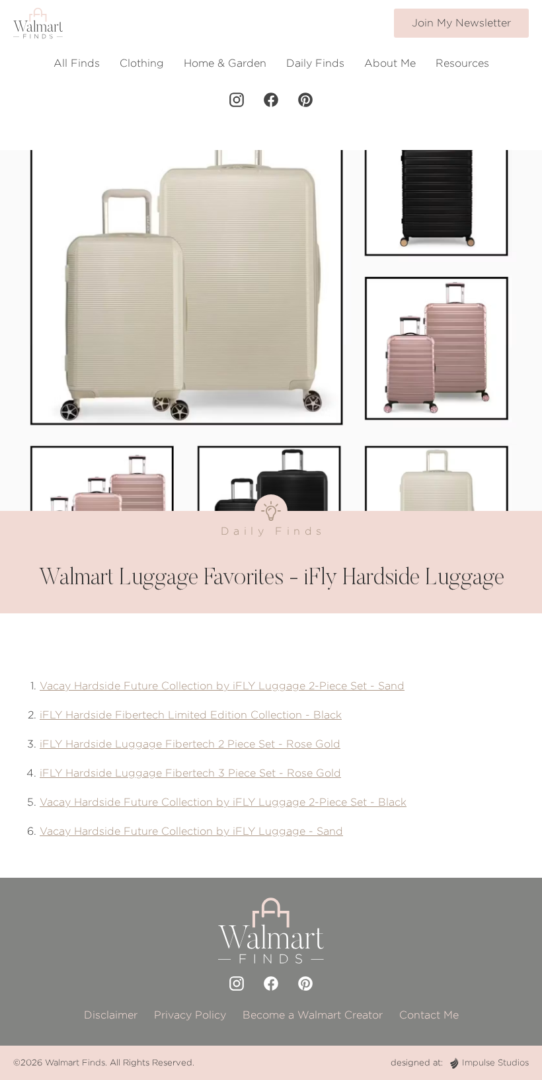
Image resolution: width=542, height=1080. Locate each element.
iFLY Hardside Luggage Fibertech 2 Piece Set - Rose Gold (190, 744)
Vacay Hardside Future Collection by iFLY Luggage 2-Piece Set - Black (223, 802)
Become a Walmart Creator (313, 1015)
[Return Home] (38, 23)
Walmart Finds (75, 1062)
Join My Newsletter (461, 23)
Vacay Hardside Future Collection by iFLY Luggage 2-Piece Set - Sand (222, 685)
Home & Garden (225, 63)
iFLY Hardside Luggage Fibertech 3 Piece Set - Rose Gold (190, 773)
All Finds (77, 63)
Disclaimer (110, 1015)
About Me (390, 63)
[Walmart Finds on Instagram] (236, 99)
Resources (462, 63)
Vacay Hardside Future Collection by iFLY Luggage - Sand (191, 831)
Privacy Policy (190, 1015)
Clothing (142, 63)
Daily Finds (315, 63)
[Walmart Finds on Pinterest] (305, 99)
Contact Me (429, 1015)
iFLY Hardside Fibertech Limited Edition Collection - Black (191, 715)
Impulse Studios (495, 1062)
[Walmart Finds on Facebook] (271, 99)
